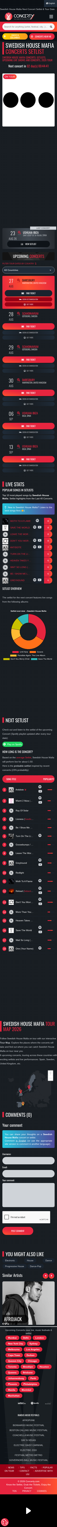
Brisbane (28, 1372)
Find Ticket (31, 293)
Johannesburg (16, 1378)
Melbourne (14, 1349)
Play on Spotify (14, 744)
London (39, 1338)
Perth (33, 1378)
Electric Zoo (28, 1450)
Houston (44, 1366)
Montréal (26, 1390)
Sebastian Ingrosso (33, 891)
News (11, 1468)
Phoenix (12, 1384)
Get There (29, 304)
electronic (10, 1260)
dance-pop (35, 1266)
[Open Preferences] (5, 1522)
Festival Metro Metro (28, 1455)
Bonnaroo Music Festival (28, 1425)
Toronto (12, 1366)
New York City (15, 1343)
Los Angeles (33, 1349)
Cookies (42, 1491)
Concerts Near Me (43, 36)
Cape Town (14, 1355)
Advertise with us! (39, 1473)
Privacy (26, 1491)
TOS (14, 1491)
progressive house (14, 1266)
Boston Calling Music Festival (29, 1430)
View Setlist (30, 244)
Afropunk (28, 1420)
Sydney (33, 1343)
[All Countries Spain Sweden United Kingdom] (28, 270)
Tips (22, 1468)
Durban (31, 1355)
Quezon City (14, 1361)
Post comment (17, 1230)
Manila (11, 1390)
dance (48, 1260)
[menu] (51, 16)
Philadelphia (30, 1384)
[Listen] (38, 521)
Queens (12, 1372)
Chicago (32, 1361)
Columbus (15, 36)
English (51, 3)
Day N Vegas (28, 1440)
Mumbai (12, 1338)
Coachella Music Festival (28, 1435)
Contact (24, 1471)
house (30, 1260)
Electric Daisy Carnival (28, 1445)
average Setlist (23, 757)
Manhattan (14, 1395)
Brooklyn (28, 1366)
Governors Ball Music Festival (28, 1460)
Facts (33, 1468)
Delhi (26, 1338)
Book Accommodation (30, 299)
